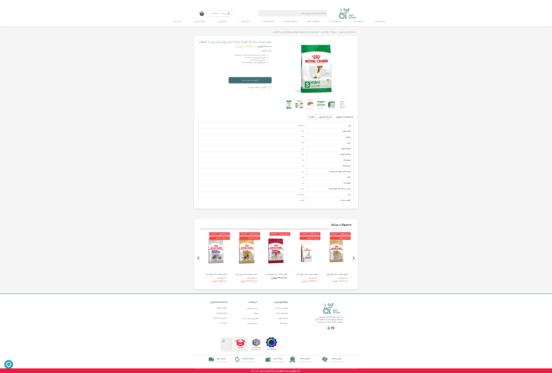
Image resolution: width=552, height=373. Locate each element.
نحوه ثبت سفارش (281, 308)
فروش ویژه (222, 21)
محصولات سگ (336, 21)
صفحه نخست (380, 21)
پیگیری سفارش (221, 313)
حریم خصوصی (252, 323)
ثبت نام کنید (215, 13)
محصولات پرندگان (313, 21)
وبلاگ (256, 313)
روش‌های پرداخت (282, 313)
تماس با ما (177, 21)
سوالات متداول (222, 308)
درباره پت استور (252, 308)
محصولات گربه (358, 21)
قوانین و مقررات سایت (250, 318)
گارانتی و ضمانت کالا (220, 318)
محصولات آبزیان (268, 21)
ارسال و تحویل (283, 318)
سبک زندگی (245, 21)
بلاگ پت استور (200, 21)
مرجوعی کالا (284, 323)
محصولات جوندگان (291, 21)
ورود (224, 13)
